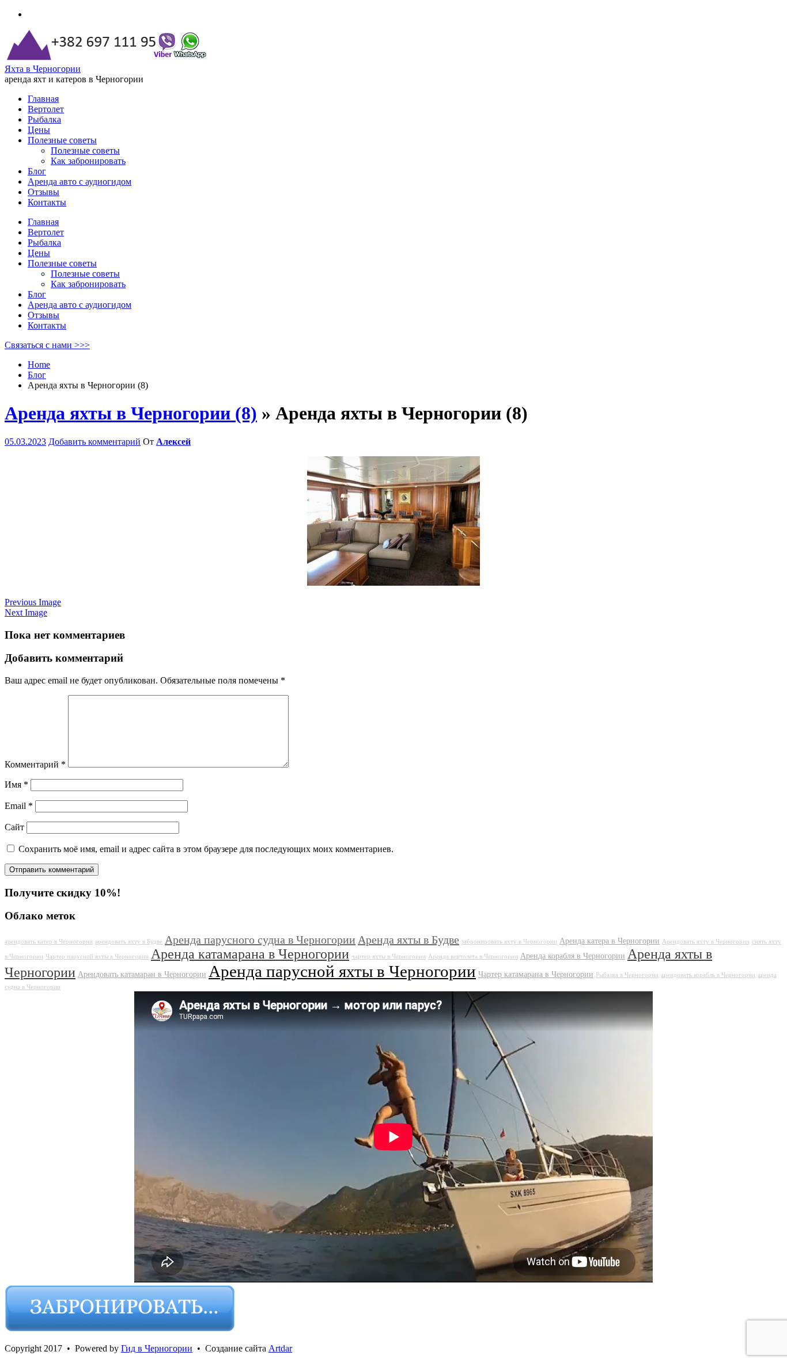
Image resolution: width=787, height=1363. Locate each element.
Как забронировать (88, 284)
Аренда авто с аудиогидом (79, 305)
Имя (16, 784)
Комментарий (35, 764)
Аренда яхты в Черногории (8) (131, 413)
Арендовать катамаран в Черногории (142, 974)
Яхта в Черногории (43, 69)
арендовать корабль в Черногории (708, 975)
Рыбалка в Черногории (627, 975)
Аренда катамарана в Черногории (250, 953)
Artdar (280, 1348)
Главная (43, 222)
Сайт (14, 827)
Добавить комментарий (94, 441)
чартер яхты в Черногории (388, 956)
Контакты (47, 325)
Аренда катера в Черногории (609, 940)
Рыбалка (44, 242)
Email (19, 806)
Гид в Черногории (156, 1348)
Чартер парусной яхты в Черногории (97, 956)
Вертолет (46, 232)
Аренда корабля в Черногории (572, 955)
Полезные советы (62, 263)
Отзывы (43, 315)
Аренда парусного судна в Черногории (260, 939)
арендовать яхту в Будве (128, 941)
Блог (37, 294)
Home (39, 364)
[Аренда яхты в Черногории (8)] (393, 582)
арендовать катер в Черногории (49, 941)
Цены (39, 253)
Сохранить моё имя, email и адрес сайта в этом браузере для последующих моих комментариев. (206, 849)
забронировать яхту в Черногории (509, 941)
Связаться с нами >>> (47, 345)
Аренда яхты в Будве (408, 939)
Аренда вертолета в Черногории (473, 956)
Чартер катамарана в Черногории (535, 974)
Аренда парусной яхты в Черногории (342, 971)
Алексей (173, 441)
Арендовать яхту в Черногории (706, 941)
